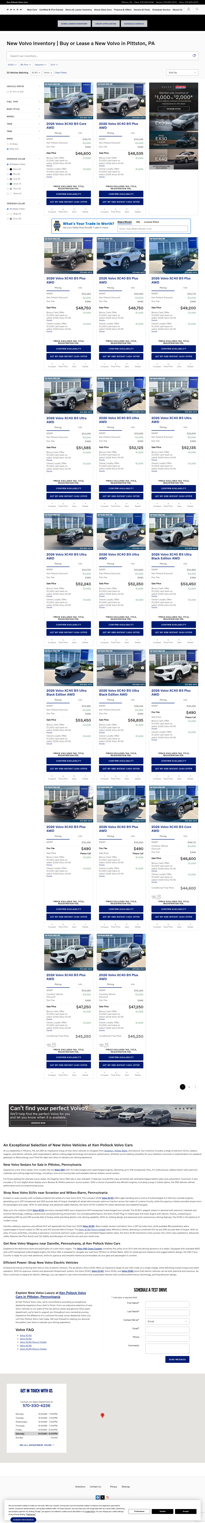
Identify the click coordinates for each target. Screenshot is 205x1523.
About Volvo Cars (103, 9)
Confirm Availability (68, 194)
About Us (177, 9)
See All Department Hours (36, 1445)
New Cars (32, 9)
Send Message (177, 1359)
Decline (163, 1511)
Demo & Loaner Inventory (78, 9)
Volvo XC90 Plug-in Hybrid (33, 1348)
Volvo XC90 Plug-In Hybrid (92, 1229)
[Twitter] (102, 1495)
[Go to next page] (195, 1087)
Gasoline (41, 64)
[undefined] (102, 1115)
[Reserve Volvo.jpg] (102, 1115)
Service (142, 9)
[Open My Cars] (188, 9)
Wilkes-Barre (120, 1150)
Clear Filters (61, 72)
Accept (186, 1511)
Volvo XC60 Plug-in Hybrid (33, 1342)
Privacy (113, 1486)
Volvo (47, 72)
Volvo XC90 (26, 1345)
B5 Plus (25, 64)
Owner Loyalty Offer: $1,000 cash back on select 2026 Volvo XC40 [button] (58, 172)
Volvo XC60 (26, 1338)
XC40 (35, 72)
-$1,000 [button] (86, 158)
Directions (80, 1486)
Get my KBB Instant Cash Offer (68, 202)
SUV (54, 64)
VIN (138, 221)
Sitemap (126, 1486)
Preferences (139, 1511)
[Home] (14, 10)
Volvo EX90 (127, 1271)
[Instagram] (107, 1495)
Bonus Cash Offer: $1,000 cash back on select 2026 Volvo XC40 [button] (58, 161)
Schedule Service (161, 9)
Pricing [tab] (58, 133)
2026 (12, 64)
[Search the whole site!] (197, 9)
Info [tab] (80, 133)
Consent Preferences (23, 1520)
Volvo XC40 (26, 1335)
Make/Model (125, 221)
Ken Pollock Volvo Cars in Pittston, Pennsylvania (51, 1295)
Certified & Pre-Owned (51, 9)
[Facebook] (98, 1495)
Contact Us (95, 1486)
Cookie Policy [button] (90, 1512)
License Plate (151, 221)
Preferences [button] (30, 1514)
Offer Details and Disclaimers (163, 167)
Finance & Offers (123, 9)
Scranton (108, 1150)
